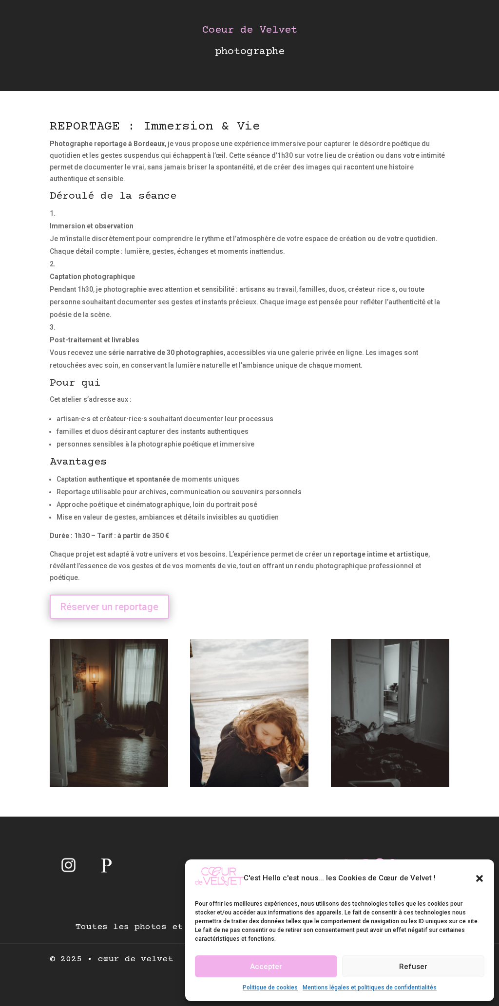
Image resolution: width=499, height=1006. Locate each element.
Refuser (413, 966)
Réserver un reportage (109, 607)
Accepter (266, 966)
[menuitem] (68, 865)
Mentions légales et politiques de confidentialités (370, 987)
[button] (479, 878)
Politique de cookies (270, 987)
